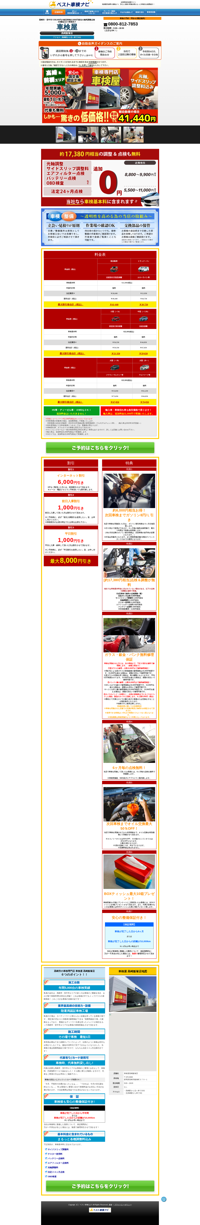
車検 (110, 1205)
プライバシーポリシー (123, 1205)
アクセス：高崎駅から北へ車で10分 (67, 37)
